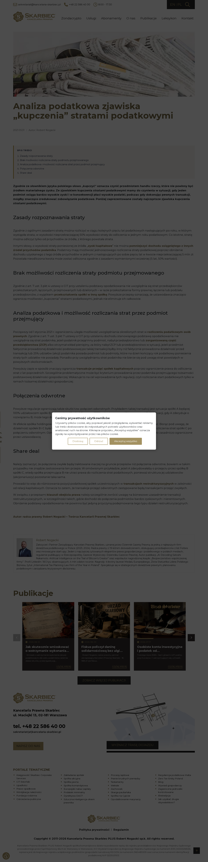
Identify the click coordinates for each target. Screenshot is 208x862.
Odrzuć (98, 441)
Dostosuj (77, 441)
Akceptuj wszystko (125, 441)
